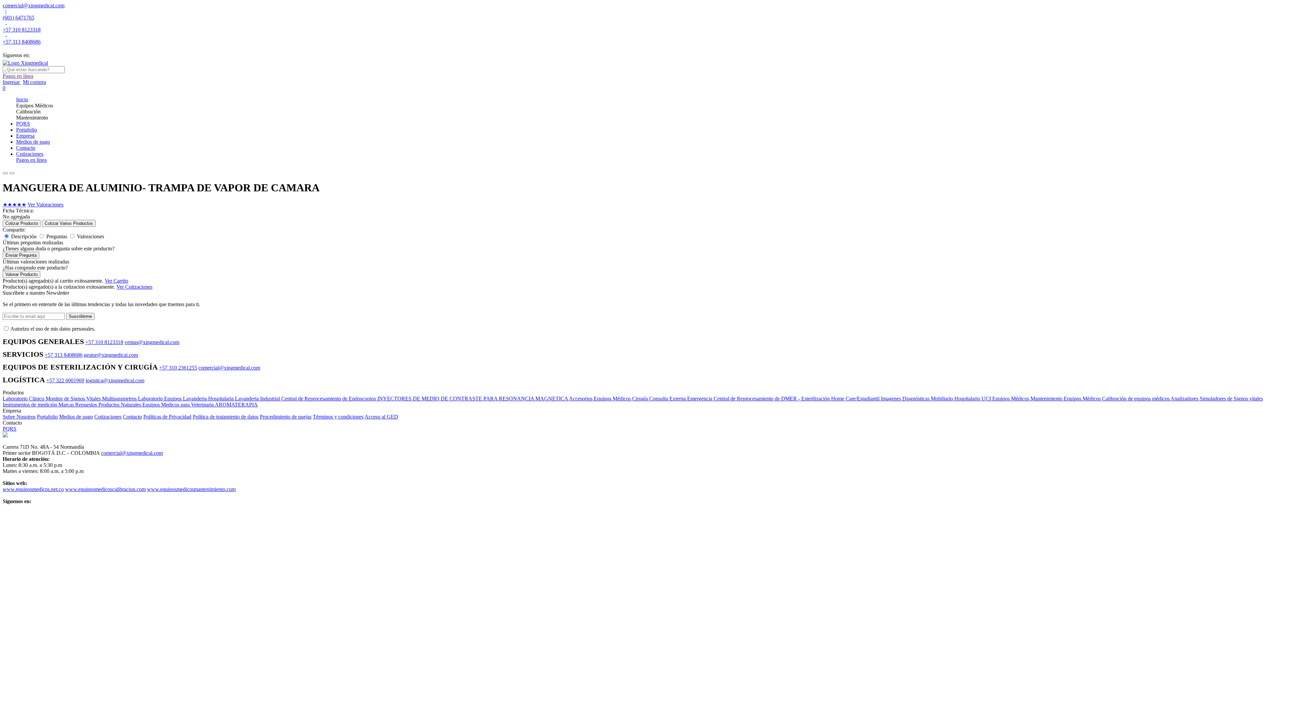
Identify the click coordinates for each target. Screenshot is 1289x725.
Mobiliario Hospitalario (956, 398)
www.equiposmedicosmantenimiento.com (191, 489)
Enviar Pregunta (21, 255)
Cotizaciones (108, 417)
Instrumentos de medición (30, 404)
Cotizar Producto (21, 223)
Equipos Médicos (1011, 398)
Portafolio (47, 417)
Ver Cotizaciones (134, 287)
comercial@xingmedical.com (33, 5)
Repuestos (86, 404)
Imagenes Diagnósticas (906, 398)
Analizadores (1185, 398)
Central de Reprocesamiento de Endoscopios (329, 398)
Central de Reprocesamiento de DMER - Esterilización (772, 398)
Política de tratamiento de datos (225, 417)
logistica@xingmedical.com (115, 380)
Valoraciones (90, 236)
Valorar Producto (21, 274)
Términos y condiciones (338, 417)
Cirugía (640, 398)
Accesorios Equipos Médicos (600, 398)
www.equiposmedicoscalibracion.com (105, 489)
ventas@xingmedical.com (152, 342)
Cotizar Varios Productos (69, 223)
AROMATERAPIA (236, 404)
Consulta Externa (668, 398)
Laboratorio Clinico (24, 398)
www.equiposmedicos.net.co (33, 489)
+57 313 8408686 (22, 42)
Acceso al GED (381, 417)
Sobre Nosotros (19, 417)
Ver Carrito (116, 281)
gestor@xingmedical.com (111, 355)
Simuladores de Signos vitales (1231, 398)
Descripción (24, 236)
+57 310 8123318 (22, 30)
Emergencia (700, 398)
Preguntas (56, 236)
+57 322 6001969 (65, 380)
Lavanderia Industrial (258, 398)
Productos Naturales (120, 404)
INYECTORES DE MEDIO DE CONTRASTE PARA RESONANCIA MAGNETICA (473, 398)
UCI (987, 398)
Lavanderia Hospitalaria (209, 398)
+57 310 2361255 (178, 368)
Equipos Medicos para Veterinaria (178, 404)
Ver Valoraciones (45, 204)
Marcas (66, 404)
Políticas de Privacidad (167, 417)
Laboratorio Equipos (160, 398)
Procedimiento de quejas (286, 417)
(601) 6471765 (18, 17)
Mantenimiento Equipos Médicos (1066, 398)
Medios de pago (76, 417)
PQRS (9, 429)
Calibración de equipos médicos (1136, 398)
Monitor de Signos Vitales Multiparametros (92, 398)
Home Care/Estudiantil (856, 398)
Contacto (132, 417)
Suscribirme (80, 316)
